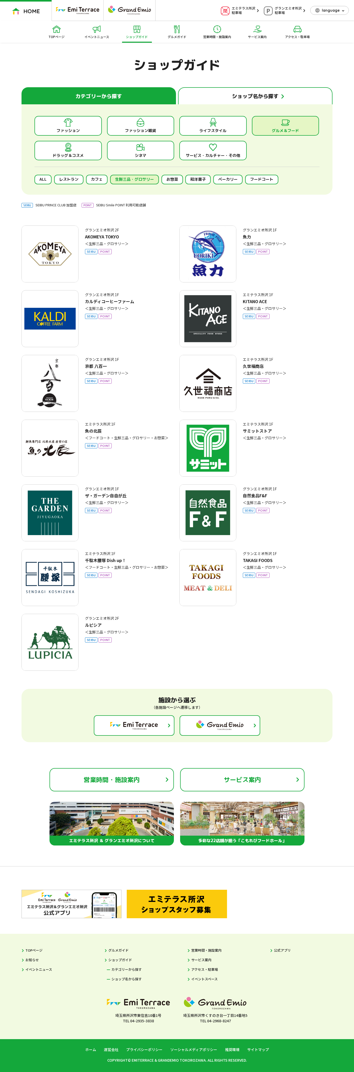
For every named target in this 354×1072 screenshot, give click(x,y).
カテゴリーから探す (126, 969)
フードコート (261, 179)
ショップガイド (137, 36)
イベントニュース (96, 36)
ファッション (68, 130)
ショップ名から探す (126, 978)
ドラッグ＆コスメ (68, 155)
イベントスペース (204, 978)
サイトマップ (258, 1049)
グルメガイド (177, 36)
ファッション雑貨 (140, 130)
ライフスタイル (212, 130)
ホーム (90, 1049)
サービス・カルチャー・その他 (213, 155)
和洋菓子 (198, 179)
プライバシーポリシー (144, 1049)
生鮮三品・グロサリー (134, 179)
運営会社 (111, 1049)
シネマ (140, 155)
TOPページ (56, 36)
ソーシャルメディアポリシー (193, 1049)
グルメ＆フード (285, 130)
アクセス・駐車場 (297, 36)
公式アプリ (282, 950)
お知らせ (32, 959)
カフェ (97, 179)
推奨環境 (232, 1049)
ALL (43, 179)
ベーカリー (228, 179)
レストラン (69, 179)
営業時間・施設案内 (217, 36)
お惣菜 (172, 179)
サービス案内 (257, 36)
